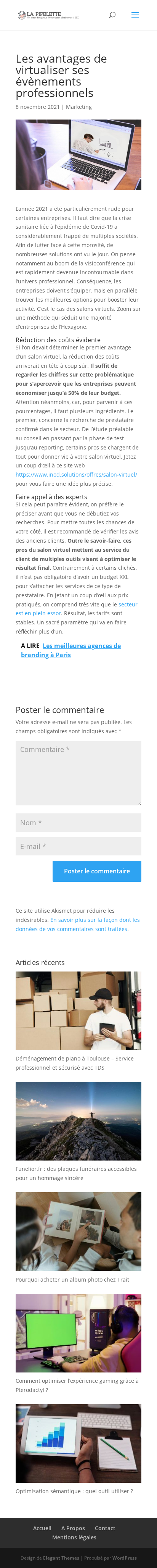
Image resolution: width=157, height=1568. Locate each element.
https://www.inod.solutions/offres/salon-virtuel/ (76, 474)
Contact (105, 1528)
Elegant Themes (61, 1558)
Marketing (79, 106)
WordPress (124, 1558)
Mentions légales (74, 1537)
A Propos (73, 1528)
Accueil (42, 1528)
